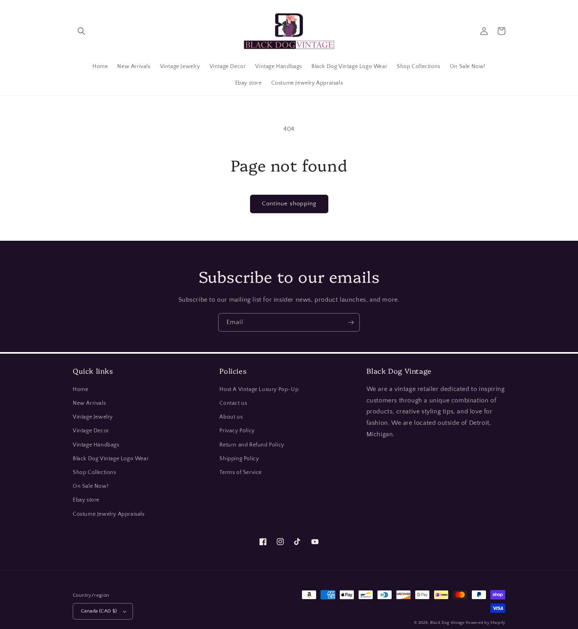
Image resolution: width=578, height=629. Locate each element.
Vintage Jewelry (93, 417)
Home (80, 389)
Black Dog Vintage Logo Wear (111, 459)
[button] (81, 31)
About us (231, 417)
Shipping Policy (239, 459)
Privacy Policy (236, 431)
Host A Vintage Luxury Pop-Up (258, 389)
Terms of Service (240, 472)
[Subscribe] (350, 322)
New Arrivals (89, 403)
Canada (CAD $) (99, 611)
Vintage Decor (91, 431)
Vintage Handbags (96, 445)
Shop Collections (94, 472)
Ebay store (86, 500)
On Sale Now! (91, 486)
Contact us (233, 403)
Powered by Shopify (485, 623)
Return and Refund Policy (251, 445)
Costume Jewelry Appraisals (109, 514)
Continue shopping (289, 203)
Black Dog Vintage (447, 623)
